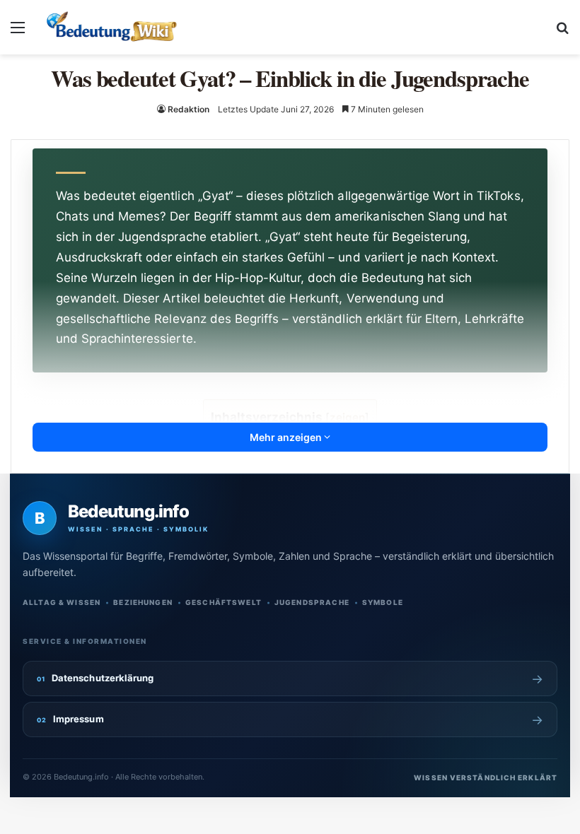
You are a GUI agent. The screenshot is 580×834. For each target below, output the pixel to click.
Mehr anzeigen (287, 437)
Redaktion (188, 109)
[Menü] (18, 32)
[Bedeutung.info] (111, 27)
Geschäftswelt (223, 602)
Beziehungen (143, 602)
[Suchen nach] (562, 32)
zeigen (347, 417)
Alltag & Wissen (61, 602)
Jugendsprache (311, 602)
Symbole (382, 602)
